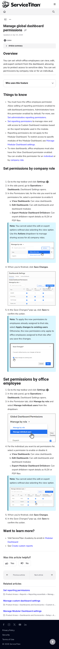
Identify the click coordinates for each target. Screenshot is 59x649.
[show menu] (54, 4)
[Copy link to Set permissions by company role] (7, 174)
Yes (12, 563)
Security (6, 635)
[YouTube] (20, 624)
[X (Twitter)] (14, 624)
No (27, 563)
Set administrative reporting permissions (27, 117)
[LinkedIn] (25, 624)
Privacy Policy (8, 630)
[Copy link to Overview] (22, 54)
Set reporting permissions (20, 121)
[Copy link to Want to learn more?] (39, 531)
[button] (16, 575)
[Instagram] (9, 624)
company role (17, 160)
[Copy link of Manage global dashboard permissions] (25, 30)
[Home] (21, 4)
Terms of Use (8, 639)
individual (48, 156)
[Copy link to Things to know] (31, 95)
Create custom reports (22, 545)
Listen (8, 40)
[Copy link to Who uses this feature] (32, 83)
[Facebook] (3, 624)
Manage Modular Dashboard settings (22, 611)
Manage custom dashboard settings (21, 600)
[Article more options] (10, 19)
